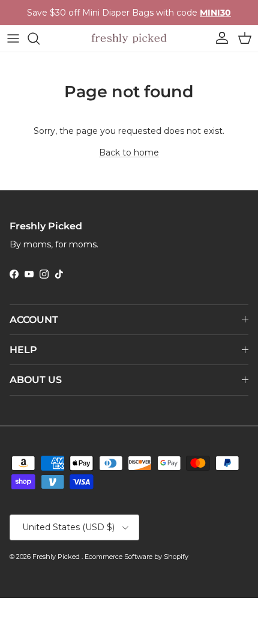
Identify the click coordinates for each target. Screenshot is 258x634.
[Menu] (13, 38)
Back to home (129, 152)
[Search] (39, 38)
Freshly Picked (57, 556)
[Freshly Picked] (129, 38)
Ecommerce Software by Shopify (136, 556)
